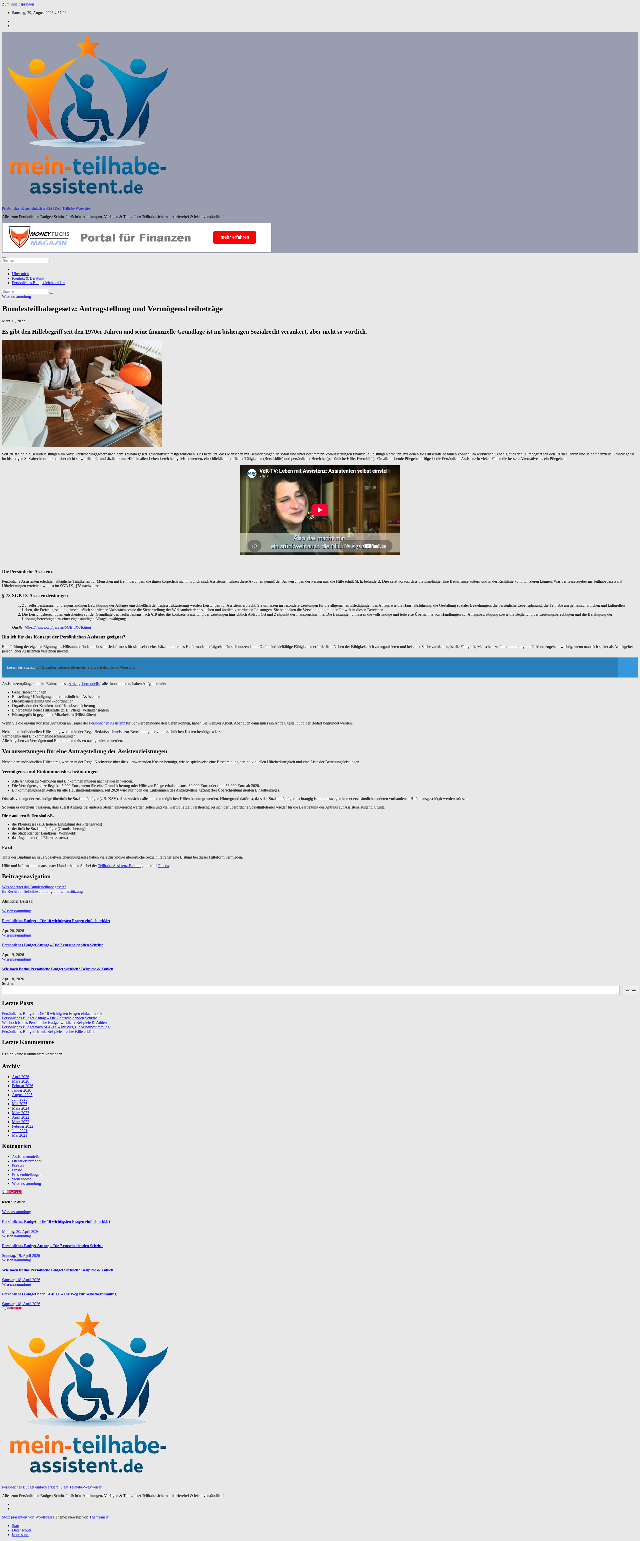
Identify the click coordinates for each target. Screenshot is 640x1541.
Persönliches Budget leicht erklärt (38, 283)
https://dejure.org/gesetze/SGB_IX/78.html (58, 627)
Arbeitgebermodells (84, 683)
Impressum (20, 1534)
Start (15, 1525)
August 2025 (22, 1095)
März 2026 (20, 1081)
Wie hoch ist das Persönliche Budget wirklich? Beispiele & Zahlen (57, 969)
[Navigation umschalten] (4, 257)
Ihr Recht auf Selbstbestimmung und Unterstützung (42, 891)
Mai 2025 (19, 1104)
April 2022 (20, 1117)
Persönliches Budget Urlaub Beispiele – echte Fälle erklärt (48, 1031)
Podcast (18, 1165)
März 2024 (20, 1108)
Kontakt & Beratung (28, 278)
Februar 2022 (22, 1126)
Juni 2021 (20, 1131)
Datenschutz (22, 1530)
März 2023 (20, 1113)
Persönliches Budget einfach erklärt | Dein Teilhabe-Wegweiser (46, 208)
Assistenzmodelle (26, 1156)
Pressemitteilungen (27, 1174)
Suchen (8, 983)
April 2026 (20, 1077)
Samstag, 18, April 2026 (21, 1280)
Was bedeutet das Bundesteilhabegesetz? (34, 887)
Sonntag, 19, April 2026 (21, 1255)
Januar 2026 (21, 1090)
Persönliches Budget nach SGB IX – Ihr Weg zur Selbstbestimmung (56, 1027)
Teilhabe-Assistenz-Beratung (121, 866)
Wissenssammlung (16, 296)
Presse (17, 1170)
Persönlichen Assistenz (107, 723)
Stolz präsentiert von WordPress (27, 1517)
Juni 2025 (20, 1099)
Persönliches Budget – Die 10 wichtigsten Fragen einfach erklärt (56, 921)
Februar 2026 (22, 1086)
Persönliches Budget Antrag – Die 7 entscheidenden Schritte (52, 945)
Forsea (163, 866)
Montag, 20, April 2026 (20, 1231)
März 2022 (20, 1122)
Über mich (20, 274)
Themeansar (98, 1517)
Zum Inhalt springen (18, 4)
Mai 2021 (19, 1135)
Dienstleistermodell (27, 1161)
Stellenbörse (21, 1179)
